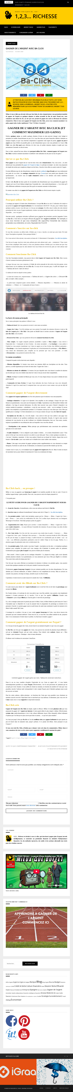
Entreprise (26, 990)
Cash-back (8, 986)
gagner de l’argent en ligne (32, 165)
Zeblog (8, 1000)
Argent (11, 982)
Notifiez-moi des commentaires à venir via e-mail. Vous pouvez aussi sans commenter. (36, 804)
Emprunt (12, 990)
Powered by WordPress (10, 1088)
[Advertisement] (36, 469)
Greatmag (24, 1088)
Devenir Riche (50, 986)
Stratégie (45, 996)
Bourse (51, 982)
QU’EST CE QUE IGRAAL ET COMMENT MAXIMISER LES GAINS (16, 1077)
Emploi (8, 990)
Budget (57, 982)
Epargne (33, 989)
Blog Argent (45, 982)
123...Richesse (9, 51)
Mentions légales (64, 1088)
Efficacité (60, 986)
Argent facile (28, 27)
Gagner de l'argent (30, 738)
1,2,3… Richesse (36, 16)
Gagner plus (41, 27)
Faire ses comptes (42, 990)
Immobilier (8, 993)
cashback (43, 171)
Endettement (18, 990)
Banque (33, 982)
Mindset (43, 993)
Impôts (13, 993)
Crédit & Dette (20, 986)
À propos (48, 1088)
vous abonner (31, 805)
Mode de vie (51, 993)
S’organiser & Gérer (26, 32)
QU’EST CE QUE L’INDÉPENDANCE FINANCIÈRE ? (21, 746)
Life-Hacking (40, 32)
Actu (7, 982)
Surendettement (55, 996)
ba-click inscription (61, 238)
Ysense (43, 173)
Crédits (55, 1088)
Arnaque (26, 982)
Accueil (41, 1088)
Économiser (16, 999)
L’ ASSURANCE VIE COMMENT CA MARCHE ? (54, 1078)
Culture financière (33, 986)
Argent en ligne (15, 738)
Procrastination (29, 996)
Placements (53, 27)
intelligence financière (34, 993)
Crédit (12, 986)
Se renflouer (15, 27)
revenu (35, 996)
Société (39, 996)
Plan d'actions (21, 996)
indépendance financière (22, 993)
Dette (42, 986)
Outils (57, 993)
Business (63, 982)
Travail (64, 996)
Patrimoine (14, 996)
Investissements (10, 32)
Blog (6, 27)
